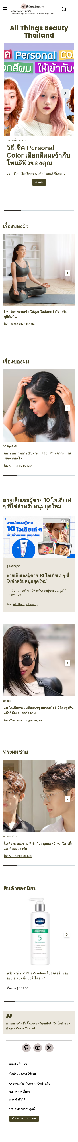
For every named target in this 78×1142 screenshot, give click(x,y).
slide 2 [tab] (24, 475)
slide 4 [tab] (53, 475)
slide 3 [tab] (39, 475)
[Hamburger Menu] (5, 8)
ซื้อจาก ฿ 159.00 (17, 988)
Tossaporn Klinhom (22, 324)
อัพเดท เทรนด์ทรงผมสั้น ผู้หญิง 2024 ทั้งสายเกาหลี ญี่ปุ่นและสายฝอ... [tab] (12, 210)
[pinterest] (26, 1047)
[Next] (67, 273)
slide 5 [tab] (68, 475)
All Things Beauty (20, 465)
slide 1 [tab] (10, 475)
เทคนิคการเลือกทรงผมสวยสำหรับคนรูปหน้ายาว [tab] (66, 210)
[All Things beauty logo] (32, 6)
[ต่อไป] (65, 93)
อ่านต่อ (40, 182)
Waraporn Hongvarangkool (26, 720)
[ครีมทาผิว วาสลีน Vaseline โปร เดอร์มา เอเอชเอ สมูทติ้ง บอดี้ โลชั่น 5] (39, 931)
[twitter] (49, 1047)
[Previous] (9, 273)
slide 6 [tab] (68, 1001)
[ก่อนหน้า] (12, 93)
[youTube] (37, 1047)
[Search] (64, 9)
